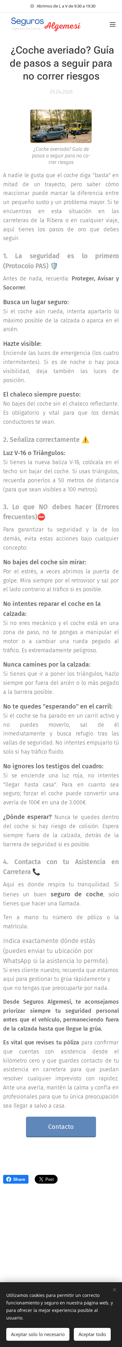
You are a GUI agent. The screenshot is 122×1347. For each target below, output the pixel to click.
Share (19, 1179)
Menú (112, 24)
